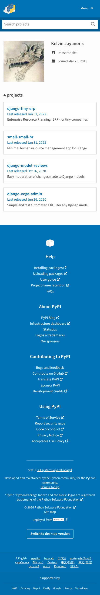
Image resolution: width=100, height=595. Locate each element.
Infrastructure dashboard (48, 323)
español (35, 558)
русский (34, 566)
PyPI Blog (48, 317)
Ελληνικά (38, 562)
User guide (48, 279)
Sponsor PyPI (50, 385)
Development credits (48, 391)
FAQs (50, 291)
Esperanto (60, 566)
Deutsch (52, 562)
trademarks (25, 499)
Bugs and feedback (50, 367)
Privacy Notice (48, 435)
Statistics (50, 329)
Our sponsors (50, 341)
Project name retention (48, 285)
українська (22, 562)
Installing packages (48, 267)
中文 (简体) (68, 562)
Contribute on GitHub (48, 373)
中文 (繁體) (85, 562)
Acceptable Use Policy (48, 441)
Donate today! (50, 487)
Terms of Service (48, 417)
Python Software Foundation (60, 499)
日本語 (62, 558)
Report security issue (50, 423)
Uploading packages (48, 273)
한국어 (74, 566)
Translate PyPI (48, 379)
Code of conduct (48, 429)
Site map (50, 512)
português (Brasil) (80, 558)
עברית (46, 566)
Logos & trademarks (50, 335)
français (49, 558)
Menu (84, 8)
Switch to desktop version (50, 533)
